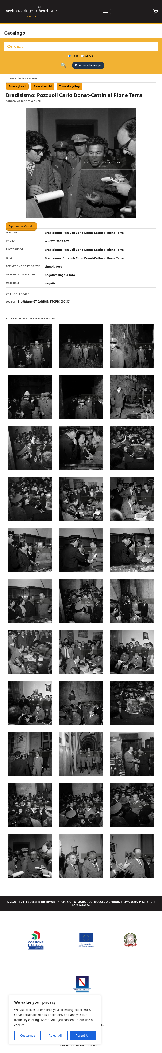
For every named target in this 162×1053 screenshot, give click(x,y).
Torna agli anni (17, 86)
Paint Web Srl (94, 1045)
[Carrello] (155, 11)
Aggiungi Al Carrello (21, 226)
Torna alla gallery (69, 86)
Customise (27, 1035)
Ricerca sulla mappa (88, 65)
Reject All (55, 1035)
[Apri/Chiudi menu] (106, 11)
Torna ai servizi (43, 86)
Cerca (63, 65)
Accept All (82, 1035)
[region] (54, 1020)
